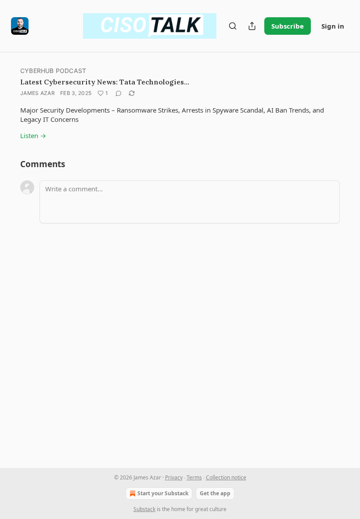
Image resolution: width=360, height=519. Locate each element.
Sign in (332, 26)
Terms (194, 477)
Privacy (174, 477)
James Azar (37, 93)
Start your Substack (162, 493)
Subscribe (287, 26)
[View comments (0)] (118, 93)
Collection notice (226, 477)
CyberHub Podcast (53, 70)
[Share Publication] (252, 26)
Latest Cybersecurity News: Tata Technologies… (104, 81)
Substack (144, 509)
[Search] (232, 26)
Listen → (33, 135)
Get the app (215, 493)
